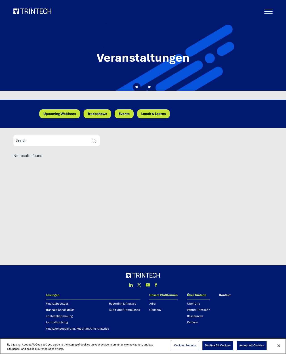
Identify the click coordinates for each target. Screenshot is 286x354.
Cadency (155, 310)
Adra (152, 303)
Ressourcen (195, 316)
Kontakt (225, 295)
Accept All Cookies (251, 345)
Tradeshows (97, 114)
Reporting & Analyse (122, 303)
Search (94, 141)
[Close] (279, 345)
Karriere (192, 322)
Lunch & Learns (153, 114)
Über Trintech (196, 295)
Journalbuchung (57, 322)
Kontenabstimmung (59, 316)
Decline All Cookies (218, 345)
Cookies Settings (185, 345)
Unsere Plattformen (163, 295)
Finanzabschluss (57, 303)
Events (124, 114)
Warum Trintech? (198, 310)
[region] (143, 346)
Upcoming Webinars (59, 114)
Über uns (193, 303)
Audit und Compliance (124, 310)
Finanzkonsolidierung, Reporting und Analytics (77, 329)
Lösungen (52, 295)
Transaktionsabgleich (60, 310)
